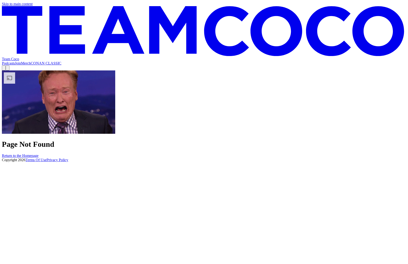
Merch (26, 63)
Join (18, 63)
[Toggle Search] (4, 67)
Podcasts (8, 63)
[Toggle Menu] (7, 67)
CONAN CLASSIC (46, 63)
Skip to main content (17, 4)
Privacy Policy (57, 160)
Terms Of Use (36, 160)
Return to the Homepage (20, 156)
